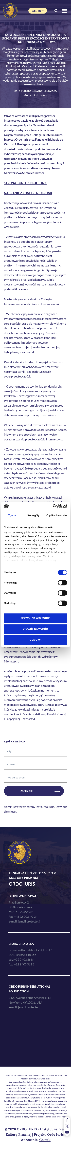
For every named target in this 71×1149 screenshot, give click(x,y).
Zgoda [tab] (12, 515)
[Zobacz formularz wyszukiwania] (56, 11)
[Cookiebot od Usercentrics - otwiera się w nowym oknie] (52, 506)
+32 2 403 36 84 (24, 959)
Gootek (45, 1140)
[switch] (62, 582)
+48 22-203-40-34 (25, 916)
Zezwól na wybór (35, 629)
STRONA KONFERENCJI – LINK (25, 183)
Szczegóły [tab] (33, 515)
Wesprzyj (38, 10)
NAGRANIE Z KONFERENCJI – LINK (28, 193)
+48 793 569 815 (24, 912)
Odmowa (35, 639)
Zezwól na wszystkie (35, 618)
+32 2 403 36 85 (24, 964)
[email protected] (58, 1116)
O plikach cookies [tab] (56, 515)
